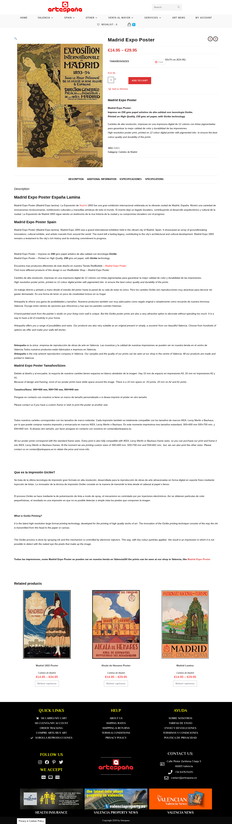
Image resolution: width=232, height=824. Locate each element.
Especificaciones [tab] (131, 179)
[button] (15, 38)
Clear (160, 62)
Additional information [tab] (101, 179)
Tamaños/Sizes (119, 61)
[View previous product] (210, 38)
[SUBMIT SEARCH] (179, 7)
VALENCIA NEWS (180, 812)
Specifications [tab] (154, 179)
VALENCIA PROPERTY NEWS (116, 812)
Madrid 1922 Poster (47, 665)
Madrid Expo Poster (199, 559)
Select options (47, 683)
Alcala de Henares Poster (115, 665)
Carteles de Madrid (128, 152)
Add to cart (140, 80)
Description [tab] (76, 179)
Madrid (83, 205)
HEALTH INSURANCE (51, 812)
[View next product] (215, 38)
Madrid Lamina (185, 665)
